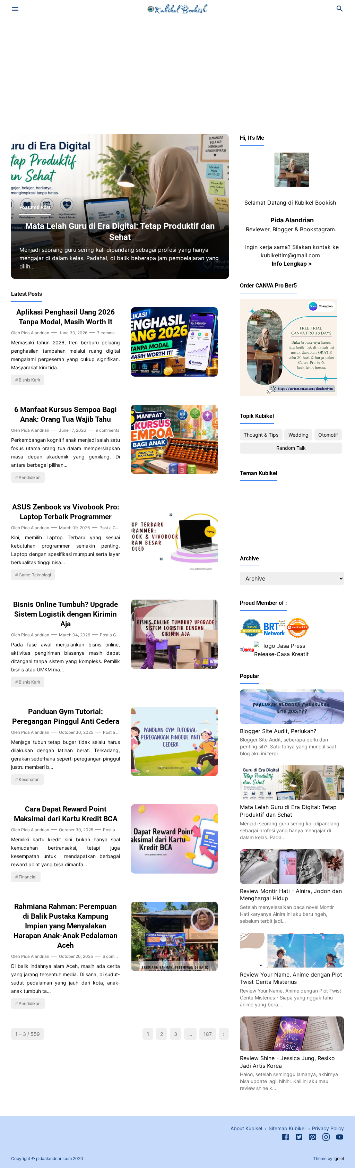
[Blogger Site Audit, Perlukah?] (292, 722)
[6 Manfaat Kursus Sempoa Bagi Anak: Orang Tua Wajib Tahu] (174, 472)
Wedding (298, 435)
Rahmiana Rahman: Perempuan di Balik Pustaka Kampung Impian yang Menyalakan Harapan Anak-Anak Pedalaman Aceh (66, 926)
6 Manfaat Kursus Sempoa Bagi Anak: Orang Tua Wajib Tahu (65, 414)
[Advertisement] (177, 74)
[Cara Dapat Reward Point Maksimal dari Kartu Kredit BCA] (174, 871)
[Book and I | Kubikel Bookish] (177, 8)
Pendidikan (30, 477)
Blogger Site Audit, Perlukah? (278, 731)
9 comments (107, 430)
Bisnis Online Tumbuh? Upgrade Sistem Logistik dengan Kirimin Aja (65, 614)
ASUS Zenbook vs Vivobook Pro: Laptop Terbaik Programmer (65, 512)
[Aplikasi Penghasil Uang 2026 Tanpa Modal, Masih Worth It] (174, 374)
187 (208, 1034)
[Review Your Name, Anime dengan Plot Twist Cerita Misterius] (292, 965)
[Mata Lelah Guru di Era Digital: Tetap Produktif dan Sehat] (292, 798)
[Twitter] (299, 1138)
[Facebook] (285, 1138)
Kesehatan (29, 779)
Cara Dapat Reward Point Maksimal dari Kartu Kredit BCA (66, 814)
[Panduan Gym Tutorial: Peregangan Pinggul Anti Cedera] (174, 774)
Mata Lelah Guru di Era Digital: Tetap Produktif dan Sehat (120, 231)
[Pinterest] (312, 1138)
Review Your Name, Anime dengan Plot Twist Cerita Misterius (291, 978)
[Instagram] (326, 1138)
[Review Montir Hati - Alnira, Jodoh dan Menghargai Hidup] (292, 881)
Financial (27, 876)
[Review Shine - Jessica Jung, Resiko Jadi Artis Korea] (292, 1049)
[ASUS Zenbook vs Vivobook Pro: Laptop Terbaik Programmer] (174, 569)
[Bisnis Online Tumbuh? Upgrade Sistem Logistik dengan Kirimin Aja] (174, 666)
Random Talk (291, 448)
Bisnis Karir (29, 380)
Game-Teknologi (35, 574)
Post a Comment (115, 527)
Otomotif (328, 435)
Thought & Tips (261, 435)
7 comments (109, 332)
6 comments (114, 956)
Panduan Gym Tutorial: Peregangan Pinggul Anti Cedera (65, 716)
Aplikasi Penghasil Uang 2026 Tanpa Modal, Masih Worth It (65, 317)
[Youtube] (339, 1138)
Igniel (339, 1158)
